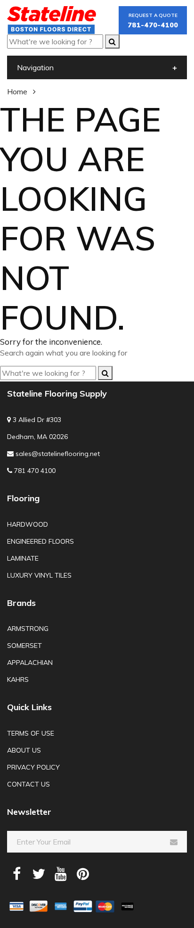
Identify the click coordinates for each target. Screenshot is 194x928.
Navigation (35, 67)
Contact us (28, 784)
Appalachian (30, 662)
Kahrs (18, 679)
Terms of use (30, 733)
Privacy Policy (33, 767)
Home (17, 91)
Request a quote (153, 20)
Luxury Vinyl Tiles (39, 575)
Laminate (23, 558)
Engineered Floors (40, 541)
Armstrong (27, 628)
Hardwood (27, 524)
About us (24, 750)
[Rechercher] (112, 41)
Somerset (24, 645)
